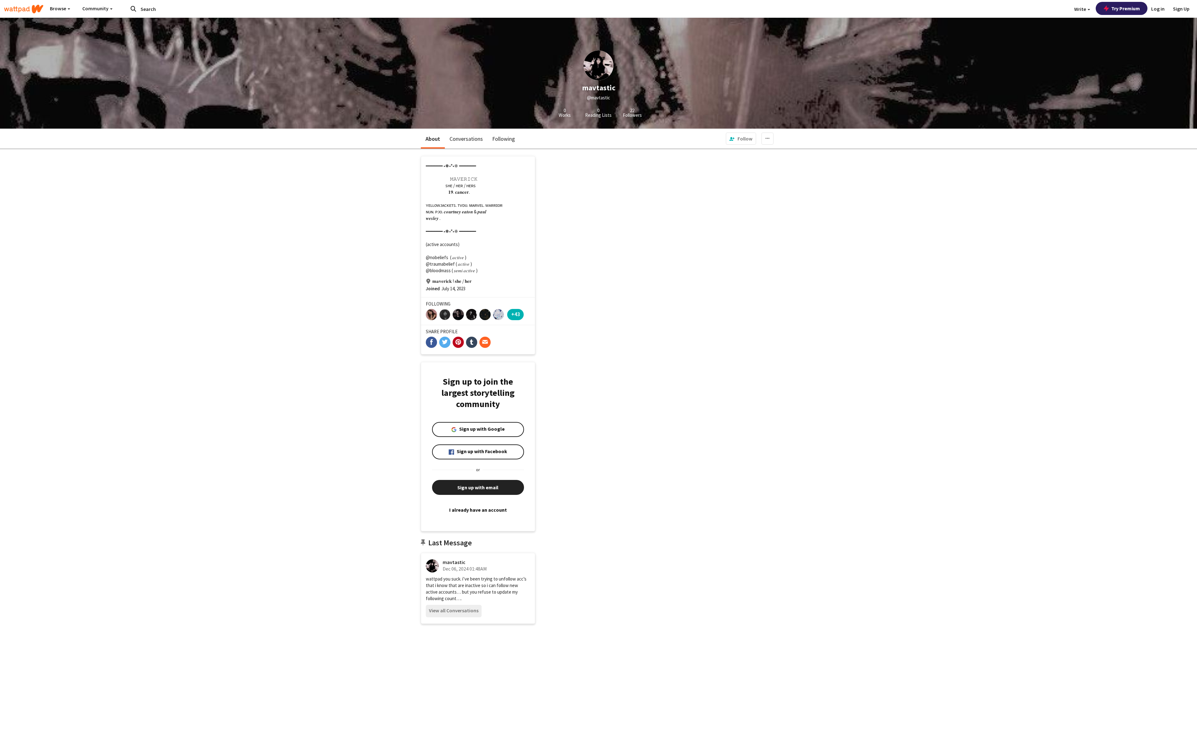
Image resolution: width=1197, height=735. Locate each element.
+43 (515, 314)
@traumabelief (440, 264)
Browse (58, 8)
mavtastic (454, 562)
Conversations (466, 138)
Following (503, 138)
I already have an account (478, 510)
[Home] (23, 9)
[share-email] (485, 342)
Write (1080, 9)
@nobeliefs (437, 257)
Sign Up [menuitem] (1181, 9)
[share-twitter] (444, 342)
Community (95, 8)
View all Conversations (453, 610)
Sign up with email (477, 487)
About (432, 138)
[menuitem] (741, 138)
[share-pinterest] (458, 342)
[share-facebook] (431, 342)
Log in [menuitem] (1158, 9)
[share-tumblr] (471, 342)
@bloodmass (438, 270)
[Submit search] (133, 9)
